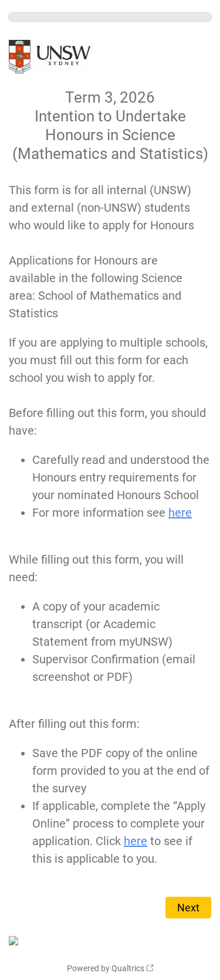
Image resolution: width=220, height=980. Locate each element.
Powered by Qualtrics (105, 968)
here (180, 513)
